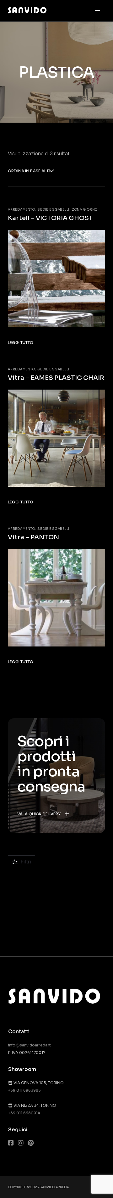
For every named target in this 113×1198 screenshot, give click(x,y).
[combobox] (31, 171)
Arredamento (21, 210)
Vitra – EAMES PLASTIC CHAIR (56, 378)
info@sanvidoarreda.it (29, 1045)
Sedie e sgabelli (53, 210)
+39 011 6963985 (24, 1090)
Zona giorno (85, 210)
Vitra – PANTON (33, 537)
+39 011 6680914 (24, 1113)
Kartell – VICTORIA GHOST (50, 218)
